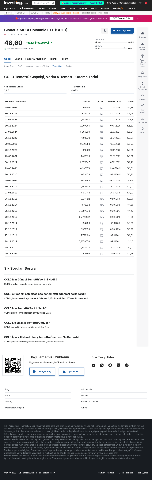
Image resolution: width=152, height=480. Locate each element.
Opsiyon (69, 66)
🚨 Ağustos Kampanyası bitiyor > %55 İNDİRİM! (82, 3)
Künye (84, 407)
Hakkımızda (86, 389)
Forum (64, 58)
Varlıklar (29, 66)
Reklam (84, 395)
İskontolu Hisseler (88, 13)
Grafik (18, 58)
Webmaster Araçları (14, 407)
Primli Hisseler (104, 13)
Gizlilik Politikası (126, 473)
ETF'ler (9, 13)
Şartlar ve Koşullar (106, 473)
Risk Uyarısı (143, 473)
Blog (7, 389)
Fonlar (47, 13)
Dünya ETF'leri (37, 13)
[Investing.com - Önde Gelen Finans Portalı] (16, 3)
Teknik (53, 58)
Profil (20, 66)
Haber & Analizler (35, 58)
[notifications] (140, 2)
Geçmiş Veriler (42, 66)
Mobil (7, 395)
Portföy (8, 401)
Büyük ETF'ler (22, 13)
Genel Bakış (9, 66)
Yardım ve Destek (89, 401)
